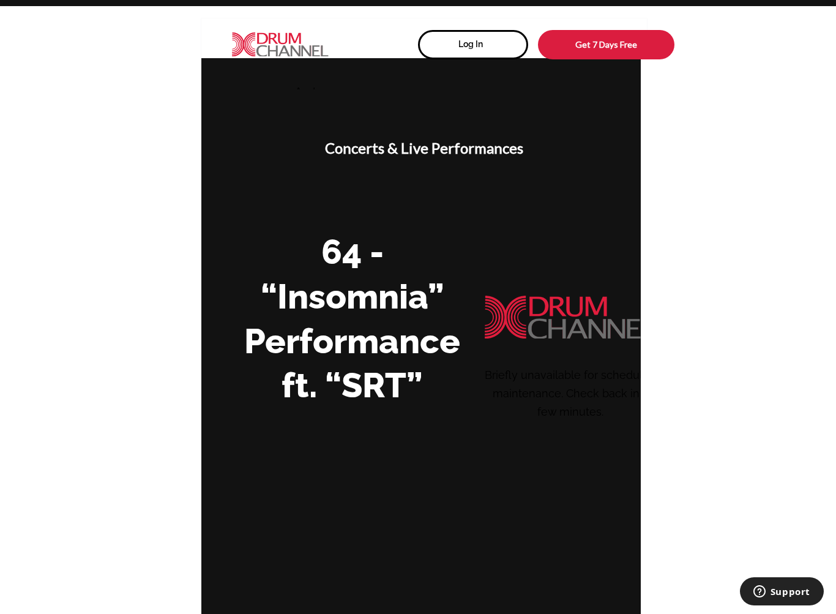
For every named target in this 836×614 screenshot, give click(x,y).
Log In (470, 44)
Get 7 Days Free (606, 44)
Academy (313, 90)
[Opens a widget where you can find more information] (781, 592)
